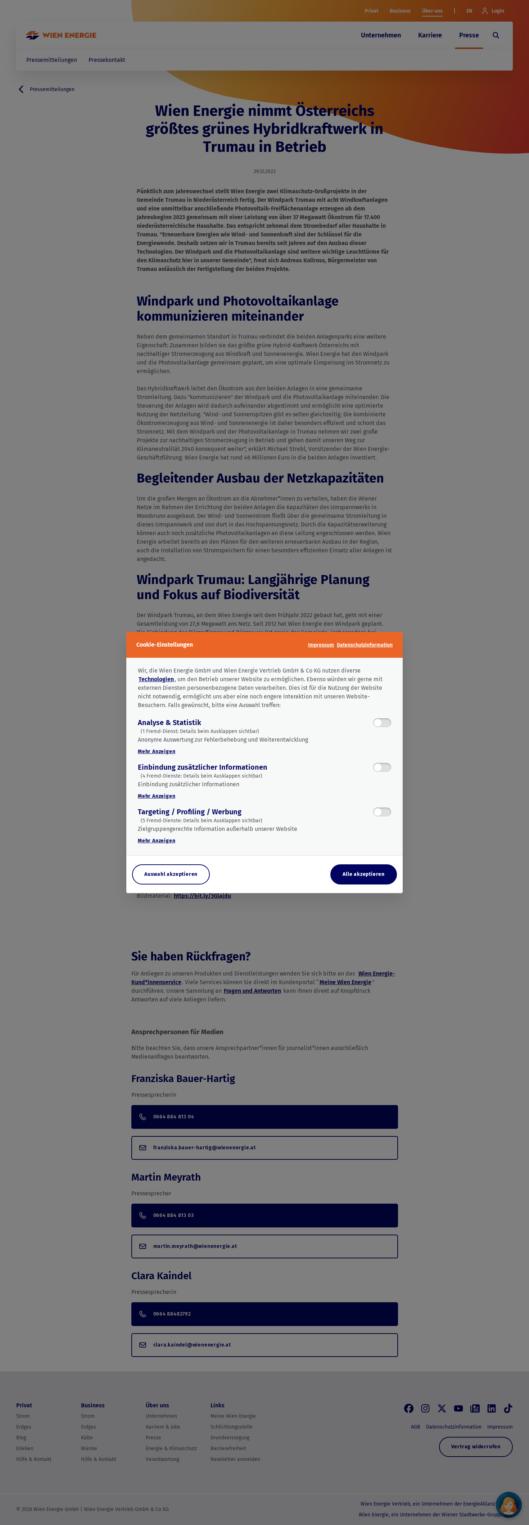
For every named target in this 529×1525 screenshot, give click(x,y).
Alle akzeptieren (364, 874)
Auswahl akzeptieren (171, 874)
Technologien (156, 679)
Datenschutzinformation (365, 645)
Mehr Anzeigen (156, 751)
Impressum (321, 645)
